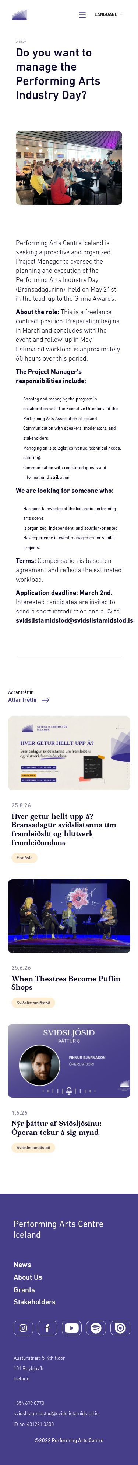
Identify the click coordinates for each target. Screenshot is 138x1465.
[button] (110, 14)
